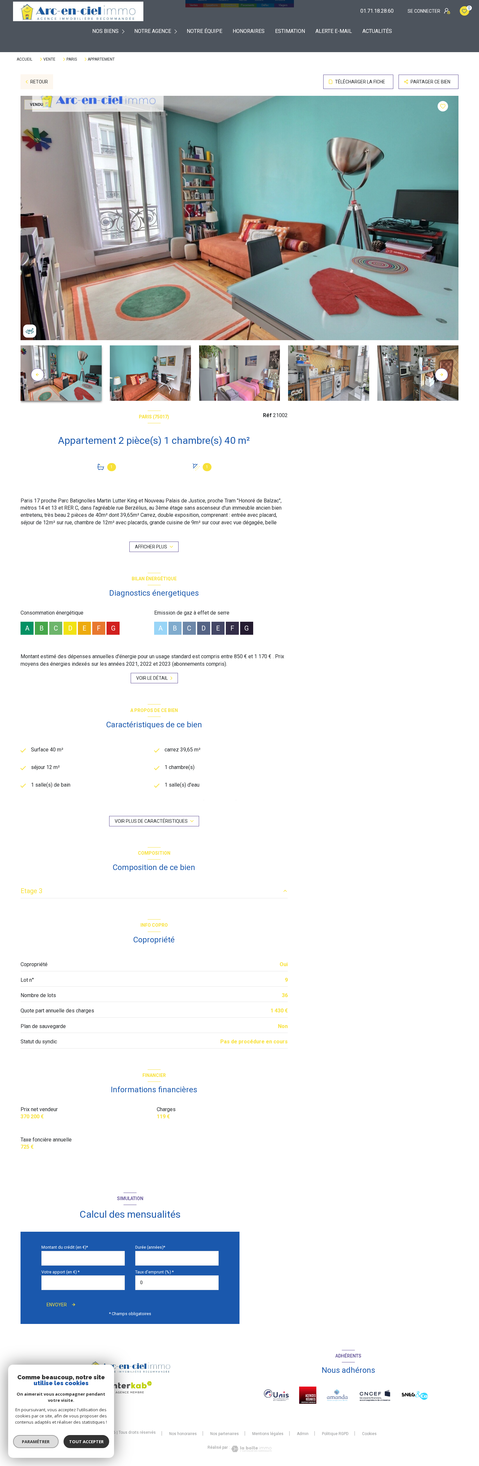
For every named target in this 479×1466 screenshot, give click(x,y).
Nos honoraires (183, 1433)
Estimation (290, 31)
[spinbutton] (177, 1282)
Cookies (369, 1434)
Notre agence (152, 31)
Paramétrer (36, 1441)
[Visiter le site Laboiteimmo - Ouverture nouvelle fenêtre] (250, 1449)
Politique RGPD (335, 1433)
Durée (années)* (150, 1247)
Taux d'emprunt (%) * (154, 1272)
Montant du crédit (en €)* (64, 1247)
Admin (303, 1433)
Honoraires (249, 31)
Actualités (377, 31)
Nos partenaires (224, 1433)
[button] (441, 374)
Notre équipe (204, 31)
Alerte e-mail (333, 31)
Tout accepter (86, 1441)
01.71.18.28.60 (377, 11)
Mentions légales (267, 1433)
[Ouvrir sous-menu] (124, 31)
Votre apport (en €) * (60, 1272)
